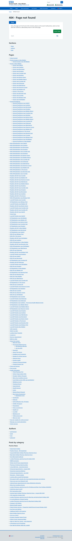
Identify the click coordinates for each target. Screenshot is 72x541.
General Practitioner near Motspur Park (23, 137)
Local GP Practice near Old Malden (18, 264)
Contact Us (53, 8)
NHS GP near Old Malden (16, 294)
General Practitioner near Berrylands (22, 107)
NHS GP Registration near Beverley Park (20, 171)
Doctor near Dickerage (18, 83)
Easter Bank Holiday (15, 448)
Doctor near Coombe (18, 95)
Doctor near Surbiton (18, 67)
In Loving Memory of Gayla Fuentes (19, 499)
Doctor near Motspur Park (19, 97)
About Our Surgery (15, 341)
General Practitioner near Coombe (21, 135)
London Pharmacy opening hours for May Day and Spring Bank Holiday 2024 (29, 497)
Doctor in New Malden (15, 63)
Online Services (14, 424)
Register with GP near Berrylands (18, 192)
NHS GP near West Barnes (16, 278)
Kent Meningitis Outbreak (16, 457)
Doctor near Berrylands (18, 69)
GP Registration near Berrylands (18, 230)
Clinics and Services (25, 8)
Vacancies (15, 350)
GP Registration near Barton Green (19, 222)
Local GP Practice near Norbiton (18, 254)
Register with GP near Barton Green (19, 206)
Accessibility (42, 535)
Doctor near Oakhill (18, 65)
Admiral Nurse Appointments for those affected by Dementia (25, 483)
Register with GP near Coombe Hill (18, 210)
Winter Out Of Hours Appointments (19, 463)
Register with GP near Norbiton (18, 185)
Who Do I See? (16, 418)
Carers (14, 390)
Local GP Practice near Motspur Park (19, 325)
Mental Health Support (16, 505)
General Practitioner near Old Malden (22, 139)
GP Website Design (56, 535)
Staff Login (42, 538)
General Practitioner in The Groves (21, 131)
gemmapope (13, 431)
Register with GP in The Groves (18, 196)
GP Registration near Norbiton (17, 288)
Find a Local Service (18, 407)
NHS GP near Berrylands (16, 258)
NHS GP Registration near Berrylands (19, 147)
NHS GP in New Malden (16, 276)
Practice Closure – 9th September (18, 450)
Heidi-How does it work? (16, 489)
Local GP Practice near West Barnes (18, 314)
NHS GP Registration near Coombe (18, 173)
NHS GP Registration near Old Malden (19, 246)
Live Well (15, 411)
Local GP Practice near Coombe (18, 200)
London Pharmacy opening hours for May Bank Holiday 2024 (25, 501)
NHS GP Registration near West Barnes (19, 163)
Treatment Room (17, 384)
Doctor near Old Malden (19, 99)
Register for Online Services (19, 356)
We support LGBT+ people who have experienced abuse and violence (27, 479)
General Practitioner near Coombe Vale (23, 113)
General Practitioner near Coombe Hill (22, 121)
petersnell (12, 437)
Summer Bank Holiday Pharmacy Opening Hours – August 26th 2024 (27, 493)
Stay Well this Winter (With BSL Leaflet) (20, 525)
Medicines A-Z (16, 413)
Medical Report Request (19, 392)
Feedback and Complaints (19, 354)
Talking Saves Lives (17, 416)
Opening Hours (17, 358)
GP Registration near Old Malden (18, 218)
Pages (12, 46)
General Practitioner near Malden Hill (22, 129)
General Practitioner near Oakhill (21, 103)
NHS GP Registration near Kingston (19, 149)
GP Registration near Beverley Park (19, 272)
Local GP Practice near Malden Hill (18, 204)
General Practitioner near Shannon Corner (23, 127)
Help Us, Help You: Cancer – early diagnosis (21, 521)
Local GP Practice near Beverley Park (19, 323)
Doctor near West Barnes (19, 85)
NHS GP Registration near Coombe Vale (20, 151)
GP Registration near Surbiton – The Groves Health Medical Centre (26, 302)
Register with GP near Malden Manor (19, 183)
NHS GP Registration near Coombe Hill (19, 159)
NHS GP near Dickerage (16, 250)
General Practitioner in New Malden (22, 141)
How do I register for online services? (19, 420)
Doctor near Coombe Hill (19, 81)
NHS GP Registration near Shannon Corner (20, 165)
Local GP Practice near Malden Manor (19, 306)
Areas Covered (13, 58)
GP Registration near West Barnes (18, 248)
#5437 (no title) (14, 331)
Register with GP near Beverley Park (19, 244)
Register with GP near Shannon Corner (20, 179)
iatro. (62, 535)
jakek (11, 433)
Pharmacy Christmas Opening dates (19, 465)
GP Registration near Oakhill (17, 232)
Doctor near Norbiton (18, 75)
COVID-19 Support (17, 403)
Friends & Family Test (18, 364)
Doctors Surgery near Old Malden (21, 61)
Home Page (57, 31)
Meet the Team (17, 342)
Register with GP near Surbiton (18, 194)
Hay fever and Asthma (15, 509)
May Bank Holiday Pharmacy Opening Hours (21, 455)
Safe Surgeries (13, 329)
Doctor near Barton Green (19, 77)
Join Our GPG (19, 348)
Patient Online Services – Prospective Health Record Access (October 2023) (28, 507)
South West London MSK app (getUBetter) (23, 380)
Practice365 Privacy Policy (39, 537)
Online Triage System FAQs (19, 374)
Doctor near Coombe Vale (19, 73)
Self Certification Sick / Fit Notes (21, 401)
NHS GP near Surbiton (15, 240)
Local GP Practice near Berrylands (18, 317)
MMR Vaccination (14, 461)
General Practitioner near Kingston (21, 109)
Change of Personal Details (19, 362)
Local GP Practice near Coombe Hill (19, 280)
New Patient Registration (19, 394)
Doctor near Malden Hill (19, 89)
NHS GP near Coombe (15, 290)
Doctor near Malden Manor (20, 79)
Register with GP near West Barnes (18, 181)
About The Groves (17, 352)
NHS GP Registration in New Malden (19, 242)
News (17, 8)
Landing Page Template (16, 333)
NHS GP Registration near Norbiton (19, 153)
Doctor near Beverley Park (19, 93)
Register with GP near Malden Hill (18, 177)
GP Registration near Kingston (17, 226)
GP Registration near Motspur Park (19, 202)
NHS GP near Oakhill (15, 256)
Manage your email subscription (18, 422)
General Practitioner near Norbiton (21, 115)
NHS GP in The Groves (15, 236)
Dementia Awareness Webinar (17, 471)
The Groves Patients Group (19, 344)
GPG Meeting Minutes (21, 346)
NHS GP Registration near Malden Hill (19, 167)
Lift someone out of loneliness (17, 523)
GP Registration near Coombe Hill (18, 260)
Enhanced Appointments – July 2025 (19, 473)
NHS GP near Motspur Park (17, 234)
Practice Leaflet (16, 360)
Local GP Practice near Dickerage (18, 298)
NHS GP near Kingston (15, 266)
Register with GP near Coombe (18, 175)
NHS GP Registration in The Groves (18, 169)
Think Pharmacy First (18, 372)
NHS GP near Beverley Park (17, 274)
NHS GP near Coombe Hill (16, 284)
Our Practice (34, 8)
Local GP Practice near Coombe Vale (19, 208)
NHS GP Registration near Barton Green (20, 155)
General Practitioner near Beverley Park (23, 133)
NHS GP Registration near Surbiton (19, 145)
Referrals (15, 399)
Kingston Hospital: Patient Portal (18, 517)
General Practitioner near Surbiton (21, 105)
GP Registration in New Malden (18, 268)
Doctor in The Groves (18, 91)
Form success (13, 368)
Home (11, 8)
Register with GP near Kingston (18, 189)
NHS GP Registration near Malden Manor (20, 157)
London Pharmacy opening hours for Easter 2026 (22, 459)
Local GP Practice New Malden (17, 327)
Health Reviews (17, 388)
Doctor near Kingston (18, 71)
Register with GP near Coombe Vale (19, 187)
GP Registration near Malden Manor (19, 304)
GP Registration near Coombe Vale (19, 224)
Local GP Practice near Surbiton (18, 312)
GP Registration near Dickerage (18, 300)
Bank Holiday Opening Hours (17, 513)
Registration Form (20, 395)
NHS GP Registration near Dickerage (19, 161)
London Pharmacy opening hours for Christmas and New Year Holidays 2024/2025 (30, 487)
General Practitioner (15, 101)
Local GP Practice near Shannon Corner (20, 286)
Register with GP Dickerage (17, 262)
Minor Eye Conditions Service (20, 378)
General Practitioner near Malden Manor (23, 111)
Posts (12, 50)
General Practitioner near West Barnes (22, 125)
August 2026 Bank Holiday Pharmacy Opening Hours (23, 452)
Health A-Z (15, 409)
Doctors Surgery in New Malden (18, 60)
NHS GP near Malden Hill (16, 270)
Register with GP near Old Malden (18, 238)
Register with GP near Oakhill (17, 212)
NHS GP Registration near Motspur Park (20, 198)
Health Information (44, 8)
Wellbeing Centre (17, 382)
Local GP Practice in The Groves (18, 321)
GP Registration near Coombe (17, 296)
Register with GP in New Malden (18, 228)
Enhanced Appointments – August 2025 (20, 469)
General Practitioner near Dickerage (22, 123)
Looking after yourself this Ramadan (19, 477)
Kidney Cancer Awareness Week (18, 519)
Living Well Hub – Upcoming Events (19, 467)
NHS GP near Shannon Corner (17, 292)
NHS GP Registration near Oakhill (18, 143)
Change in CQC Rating (15, 503)
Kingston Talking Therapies (20, 376)
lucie (11, 435)
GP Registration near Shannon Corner (19, 308)
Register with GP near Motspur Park (19, 252)
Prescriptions (16, 405)
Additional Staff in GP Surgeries (18, 511)
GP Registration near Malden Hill (18, 220)
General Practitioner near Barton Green (23, 117)
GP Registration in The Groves (17, 282)
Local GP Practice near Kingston (18, 310)
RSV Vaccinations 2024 (15, 491)
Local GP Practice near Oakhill (17, 216)
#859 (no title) (13, 339)
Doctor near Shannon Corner (20, 87)
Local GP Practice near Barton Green (19, 319)
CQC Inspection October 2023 (17, 495)
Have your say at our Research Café (19, 481)
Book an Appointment (15, 337)
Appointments (16, 386)
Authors (13, 48)
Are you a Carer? (14, 515)
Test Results (16, 397)
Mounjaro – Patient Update (17, 475)
